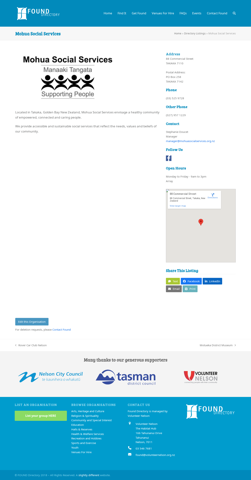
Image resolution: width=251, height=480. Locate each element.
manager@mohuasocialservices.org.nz (190, 141)
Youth (74, 447)
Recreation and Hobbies (86, 438)
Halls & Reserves (81, 429)
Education (77, 425)
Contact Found (61, 329)
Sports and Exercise (83, 443)
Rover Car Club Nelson (31, 345)
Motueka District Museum (216, 345)
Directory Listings (195, 33)
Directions (213, 197)
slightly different (88, 475)
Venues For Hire (81, 452)
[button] (234, 13)
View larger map (178, 206)
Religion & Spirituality (85, 416)
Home (177, 33)
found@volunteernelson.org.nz (155, 455)
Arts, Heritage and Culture (87, 411)
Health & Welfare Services (87, 434)
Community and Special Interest (91, 420)
